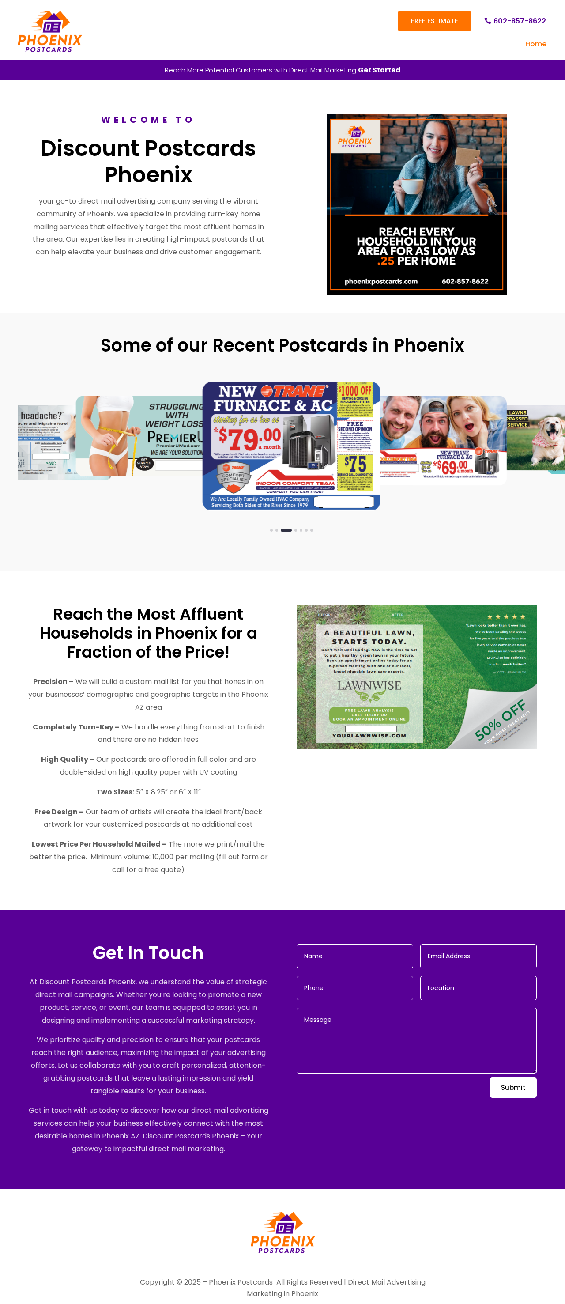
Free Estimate (434, 21)
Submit (513, 1087)
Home (535, 44)
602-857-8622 (519, 21)
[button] (271, 530)
